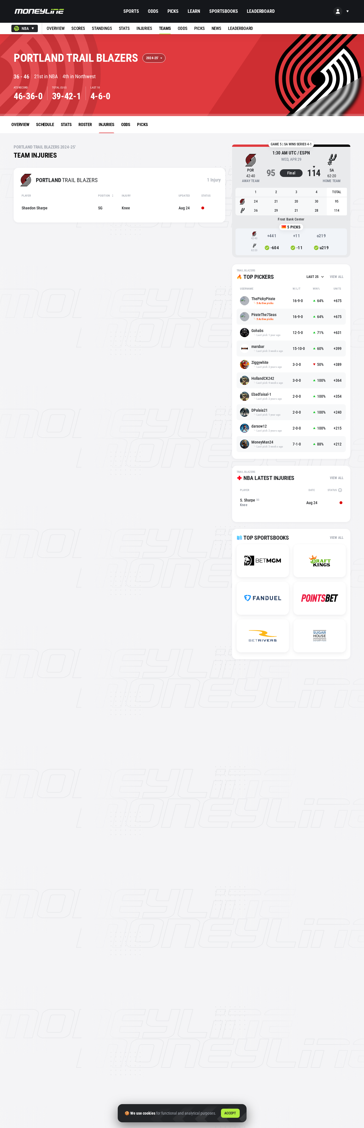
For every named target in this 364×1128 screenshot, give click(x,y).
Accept (230, 1113)
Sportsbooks (223, 11)
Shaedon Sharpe (34, 208)
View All (337, 277)
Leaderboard (260, 11)
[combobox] (24, 28)
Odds (153, 11)
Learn (194, 11)
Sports (131, 11)
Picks (173, 11)
